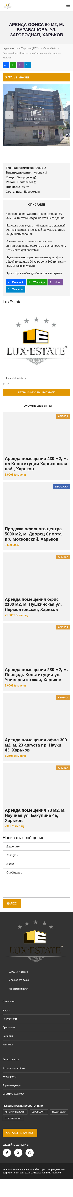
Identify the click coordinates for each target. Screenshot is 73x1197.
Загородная (25, 177)
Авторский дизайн (15, 1112)
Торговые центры (12, 1085)
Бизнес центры (11, 1059)
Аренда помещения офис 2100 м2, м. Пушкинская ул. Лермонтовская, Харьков (33, 604)
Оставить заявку (20, 1132)
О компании (9, 1001)
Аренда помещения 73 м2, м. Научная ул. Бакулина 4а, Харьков (35, 815)
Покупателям (10, 1018)
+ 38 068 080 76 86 (19, 980)
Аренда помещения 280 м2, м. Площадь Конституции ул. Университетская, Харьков (36, 674)
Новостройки (9, 1076)
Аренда (39, 172)
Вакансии (8, 1036)
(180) (49, 48)
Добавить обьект (12, 1094)
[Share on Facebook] (6, 65)
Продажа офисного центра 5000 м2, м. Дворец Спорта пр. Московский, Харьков (33, 533)
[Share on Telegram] (27, 65)
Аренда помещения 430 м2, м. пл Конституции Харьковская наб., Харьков (36, 463)
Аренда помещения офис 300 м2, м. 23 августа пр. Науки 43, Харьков (36, 745)
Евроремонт (39, 1112)
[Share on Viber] (20, 65)
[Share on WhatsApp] (13, 65)
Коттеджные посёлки (14, 1068)
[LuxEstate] (36, 340)
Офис (39, 167)
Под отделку (59, 1112)
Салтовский (25, 182)
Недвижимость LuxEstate (36, 392)
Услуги (6, 1010)
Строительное (13, 1118)
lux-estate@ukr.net (16, 378)
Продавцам (9, 1027)
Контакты (8, 1044)
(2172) (20, 48)
